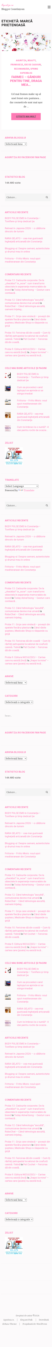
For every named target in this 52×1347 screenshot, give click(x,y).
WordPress (42, 1324)
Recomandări (21, 69)
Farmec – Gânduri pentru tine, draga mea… (26, 81)
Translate (29, 490)
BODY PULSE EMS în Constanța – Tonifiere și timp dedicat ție (33, 377)
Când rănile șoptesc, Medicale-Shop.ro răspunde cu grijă (26, 322)
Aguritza (36, 46)
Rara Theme (11, 1324)
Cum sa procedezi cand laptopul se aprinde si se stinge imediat (30, 390)
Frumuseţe (17, 65)
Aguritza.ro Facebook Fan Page (25, 157)
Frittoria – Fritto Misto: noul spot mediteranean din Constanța (32, 403)
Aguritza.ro (7, 5)
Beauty (32, 60)
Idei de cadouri (32, 65)
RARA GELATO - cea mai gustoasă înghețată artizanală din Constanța (33, 416)
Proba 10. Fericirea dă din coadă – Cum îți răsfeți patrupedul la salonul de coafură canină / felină (27, 335)
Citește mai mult (26, 116)
